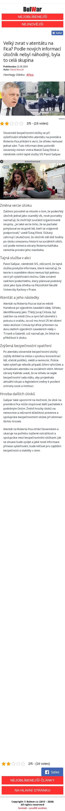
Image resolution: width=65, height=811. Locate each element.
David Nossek (17, 69)
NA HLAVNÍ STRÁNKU (32, 790)
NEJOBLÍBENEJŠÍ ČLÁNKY (32, 780)
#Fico (30, 75)
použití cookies (38, 808)
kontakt (22, 808)
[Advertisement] (32, 607)
